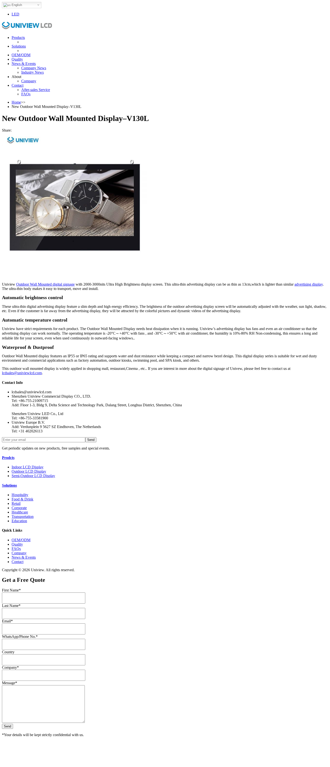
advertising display (308, 284)
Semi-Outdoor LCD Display (33, 476)
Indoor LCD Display (27, 467)
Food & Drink (22, 499)
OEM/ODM (21, 55)
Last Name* (11, 606)
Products (18, 37)
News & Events (24, 64)
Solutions (19, 46)
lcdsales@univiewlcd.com (22, 373)
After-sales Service (35, 90)
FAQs (25, 94)
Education (19, 521)
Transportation (23, 516)
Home (16, 102)
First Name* (11, 590)
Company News (33, 68)
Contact (17, 85)
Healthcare (20, 512)
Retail (16, 503)
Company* (10, 667)
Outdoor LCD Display (29, 471)
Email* (7, 621)
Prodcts (8, 458)
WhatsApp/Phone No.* (20, 636)
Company (28, 81)
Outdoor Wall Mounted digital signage (45, 284)
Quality (17, 59)
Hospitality (20, 495)
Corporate (19, 508)
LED (15, 14)
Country (8, 652)
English (16, 5)
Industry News (32, 72)
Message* (9, 683)
